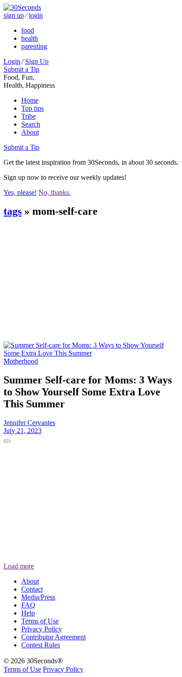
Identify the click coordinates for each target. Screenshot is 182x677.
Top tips (32, 108)
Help (28, 613)
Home (29, 100)
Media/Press (38, 597)
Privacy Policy (41, 629)
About (30, 132)
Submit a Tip (21, 69)
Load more (19, 566)
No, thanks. (54, 192)
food (27, 30)
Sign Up (37, 61)
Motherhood (21, 361)
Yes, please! (20, 192)
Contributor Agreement (53, 637)
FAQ (28, 605)
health (29, 38)
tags (13, 211)
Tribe (28, 116)
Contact (32, 589)
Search (30, 124)
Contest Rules (40, 645)
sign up (14, 15)
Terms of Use (40, 621)
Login (12, 61)
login (36, 15)
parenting (34, 46)
